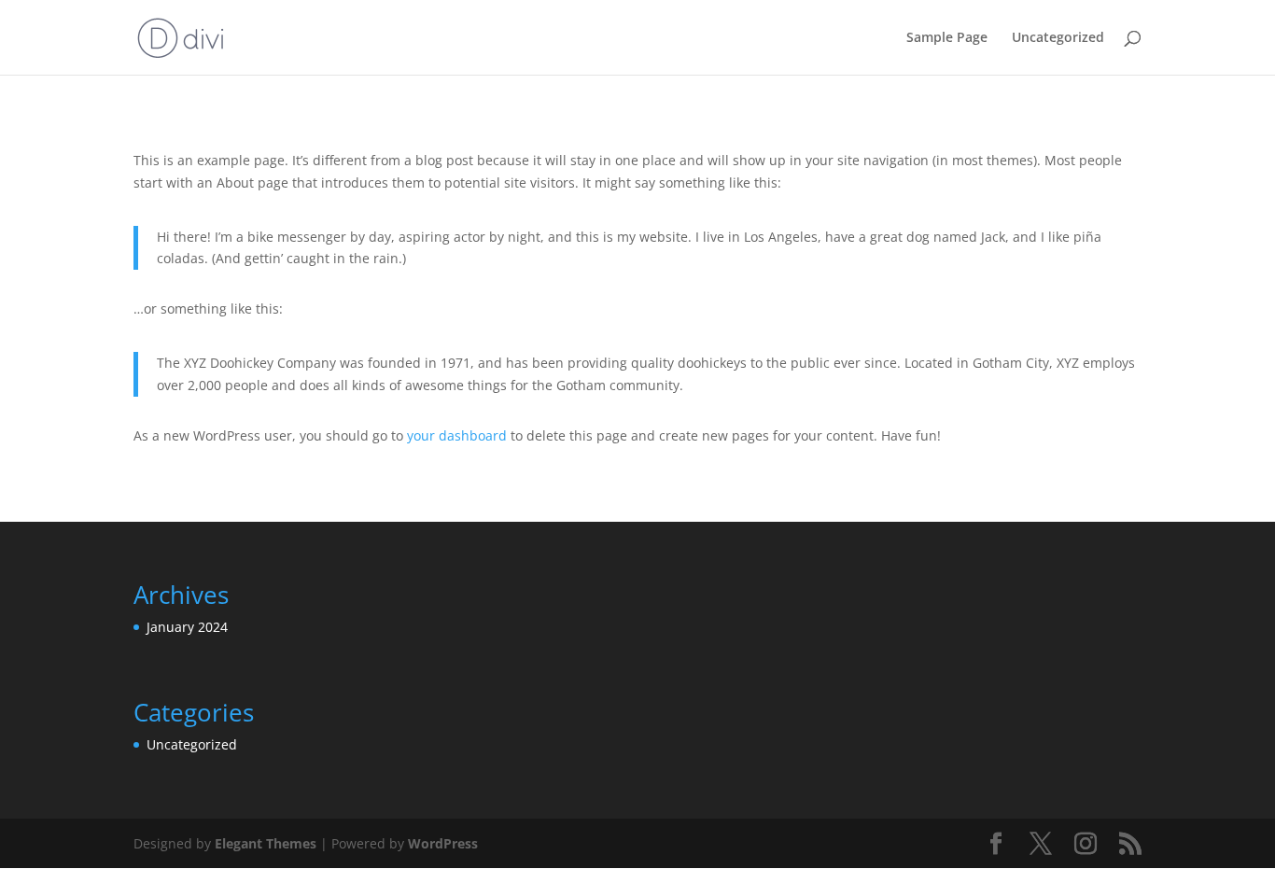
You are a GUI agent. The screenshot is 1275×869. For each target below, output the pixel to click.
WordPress (443, 843)
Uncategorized (1058, 38)
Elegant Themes (265, 843)
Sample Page (947, 38)
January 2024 (187, 627)
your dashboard (457, 435)
